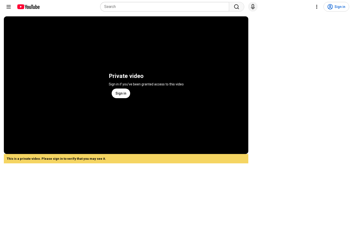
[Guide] (9, 7)
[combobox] (166, 7)
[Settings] (317, 7)
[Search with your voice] (253, 7)
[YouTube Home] (28, 6)
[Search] (236, 7)
